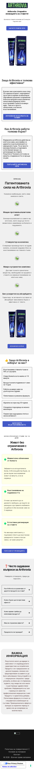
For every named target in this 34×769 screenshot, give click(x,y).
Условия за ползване (17, 752)
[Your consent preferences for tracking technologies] (30, 765)
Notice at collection (9, 767)
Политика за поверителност (16, 749)
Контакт (17, 755)
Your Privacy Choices (15, 763)
